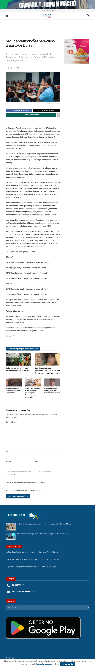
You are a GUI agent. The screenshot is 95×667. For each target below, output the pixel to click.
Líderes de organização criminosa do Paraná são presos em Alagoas (32, 559)
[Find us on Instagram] (9, 658)
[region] (47, 4)
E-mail (9, 461)
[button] (76, 51)
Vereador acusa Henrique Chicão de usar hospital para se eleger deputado (42, 534)
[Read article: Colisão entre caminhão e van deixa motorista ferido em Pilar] (18, 359)
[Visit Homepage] (47, 15)
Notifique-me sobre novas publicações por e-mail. (25, 490)
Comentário (11, 422)
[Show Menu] (7, 15)
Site (36, 461)
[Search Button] (88, 15)
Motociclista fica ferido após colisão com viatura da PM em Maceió (32, 552)
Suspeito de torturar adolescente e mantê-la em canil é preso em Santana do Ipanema (47, 370)
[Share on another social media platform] (58, 115)
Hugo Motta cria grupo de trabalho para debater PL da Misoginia (31, 566)
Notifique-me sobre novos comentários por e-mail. (25, 483)
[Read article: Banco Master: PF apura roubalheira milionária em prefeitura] (14, 382)
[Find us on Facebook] (6, 658)
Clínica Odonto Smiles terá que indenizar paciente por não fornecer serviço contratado (32, 393)
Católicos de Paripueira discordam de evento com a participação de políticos (44, 524)
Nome (9, 451)
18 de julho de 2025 (12, 68)
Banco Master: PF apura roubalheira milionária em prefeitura (13, 391)
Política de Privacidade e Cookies (46, 664)
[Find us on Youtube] (13, 658)
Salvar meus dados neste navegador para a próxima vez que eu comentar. (32, 473)
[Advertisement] (76, 80)
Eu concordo (67, 664)
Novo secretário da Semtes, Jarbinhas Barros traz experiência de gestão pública (52, 392)
